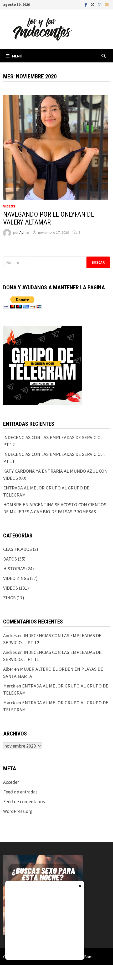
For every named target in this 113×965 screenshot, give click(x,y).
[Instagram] (100, 4)
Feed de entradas (20, 792)
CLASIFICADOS (17, 549)
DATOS (10, 559)
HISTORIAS (14, 569)
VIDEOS (9, 206)
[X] (93, 4)
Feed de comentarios (24, 801)
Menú (17, 55)
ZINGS (9, 598)
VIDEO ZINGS (16, 578)
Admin (24, 232)
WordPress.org (18, 811)
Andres (10, 635)
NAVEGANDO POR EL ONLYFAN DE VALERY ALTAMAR (48, 218)
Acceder (11, 782)
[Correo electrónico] (107, 4)
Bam (88, 956)
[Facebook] (86, 4)
